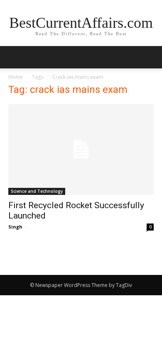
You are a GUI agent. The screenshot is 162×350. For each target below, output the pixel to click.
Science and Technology (37, 191)
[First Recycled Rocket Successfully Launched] (81, 149)
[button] (150, 57)
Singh (15, 227)
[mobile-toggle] (14, 57)
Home (15, 76)
